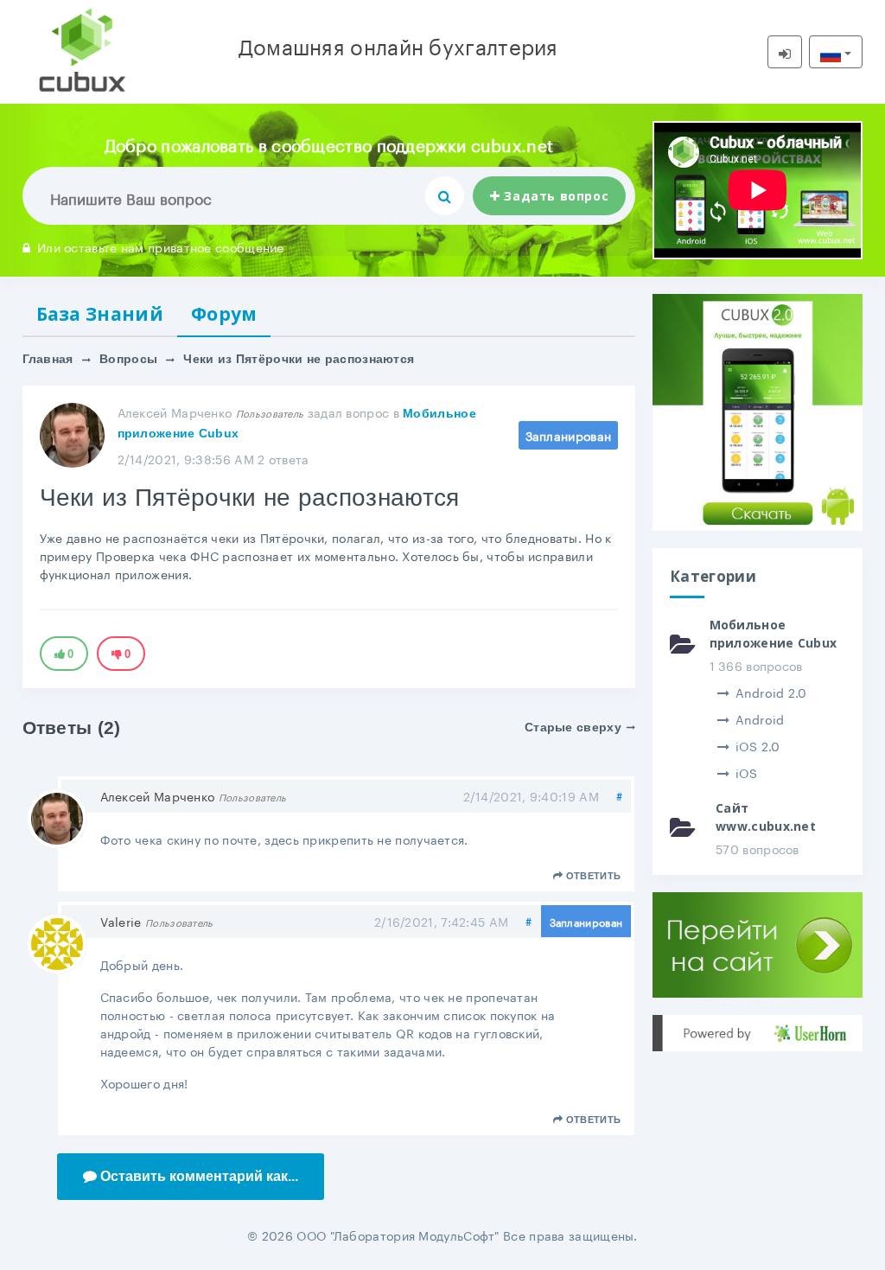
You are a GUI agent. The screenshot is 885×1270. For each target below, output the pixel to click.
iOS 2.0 (757, 745)
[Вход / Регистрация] (784, 51)
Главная (47, 359)
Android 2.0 (771, 691)
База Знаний (99, 314)
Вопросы (128, 359)
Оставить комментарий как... (199, 1176)
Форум (224, 314)
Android (759, 718)
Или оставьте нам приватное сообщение (160, 246)
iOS (746, 772)
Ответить (593, 876)
